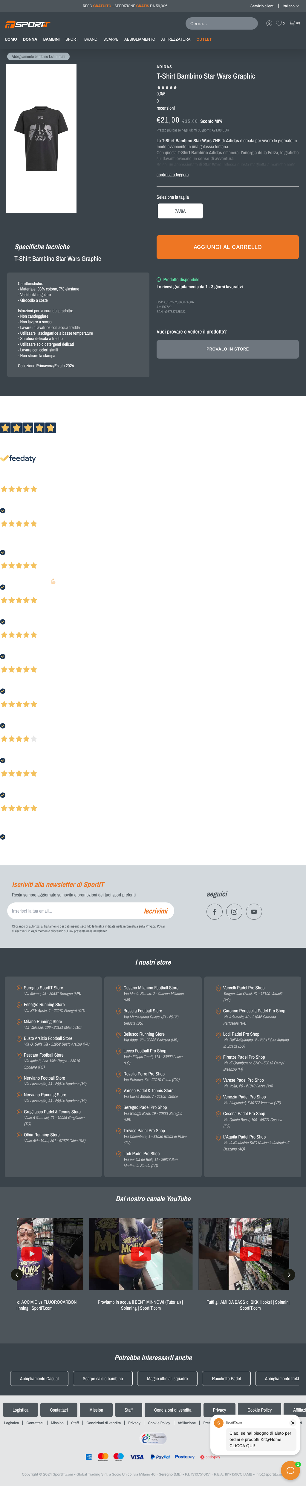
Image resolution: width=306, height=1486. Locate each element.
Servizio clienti (262, 6)
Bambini (51, 39)
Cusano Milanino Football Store (153, 994)
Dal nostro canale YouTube (153, 1199)
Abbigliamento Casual (39, 1378)
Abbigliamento (139, 39)
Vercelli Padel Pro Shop (252, 994)
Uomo (11, 39)
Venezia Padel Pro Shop (252, 1100)
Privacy (219, 1410)
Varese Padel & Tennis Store (150, 1093)
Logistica (20, 1410)
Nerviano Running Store (55, 1098)
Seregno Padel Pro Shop (152, 1113)
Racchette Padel (226, 1378)
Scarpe (110, 39)
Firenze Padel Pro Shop (253, 1063)
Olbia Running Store (54, 1138)
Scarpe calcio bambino (103, 1378)
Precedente (10, 481)
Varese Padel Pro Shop (248, 1083)
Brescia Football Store (150, 1017)
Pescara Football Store (52, 1061)
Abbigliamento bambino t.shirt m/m (38, 56)
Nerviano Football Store (55, 1081)
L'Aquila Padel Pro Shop (256, 1143)
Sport (72, 39)
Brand (90, 39)
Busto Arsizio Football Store (56, 1041)
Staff (129, 1410)
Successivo (31, 481)
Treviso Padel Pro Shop (154, 1137)
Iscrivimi (155, 911)
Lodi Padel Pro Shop (150, 1160)
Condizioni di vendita (173, 1410)
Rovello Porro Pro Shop (151, 1077)
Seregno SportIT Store (52, 991)
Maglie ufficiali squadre (167, 1378)
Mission (96, 1410)
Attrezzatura (176, 39)
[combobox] (222, 23)
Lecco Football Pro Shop (152, 1057)
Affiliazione (187, 1423)
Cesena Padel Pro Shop (252, 1120)
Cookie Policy (259, 1410)
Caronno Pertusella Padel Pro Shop (254, 1017)
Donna (30, 39)
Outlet (204, 39)
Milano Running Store (52, 1024)
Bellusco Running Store (150, 1037)
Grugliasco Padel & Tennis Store (54, 1118)
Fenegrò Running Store (54, 1007)
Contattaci (59, 1410)
